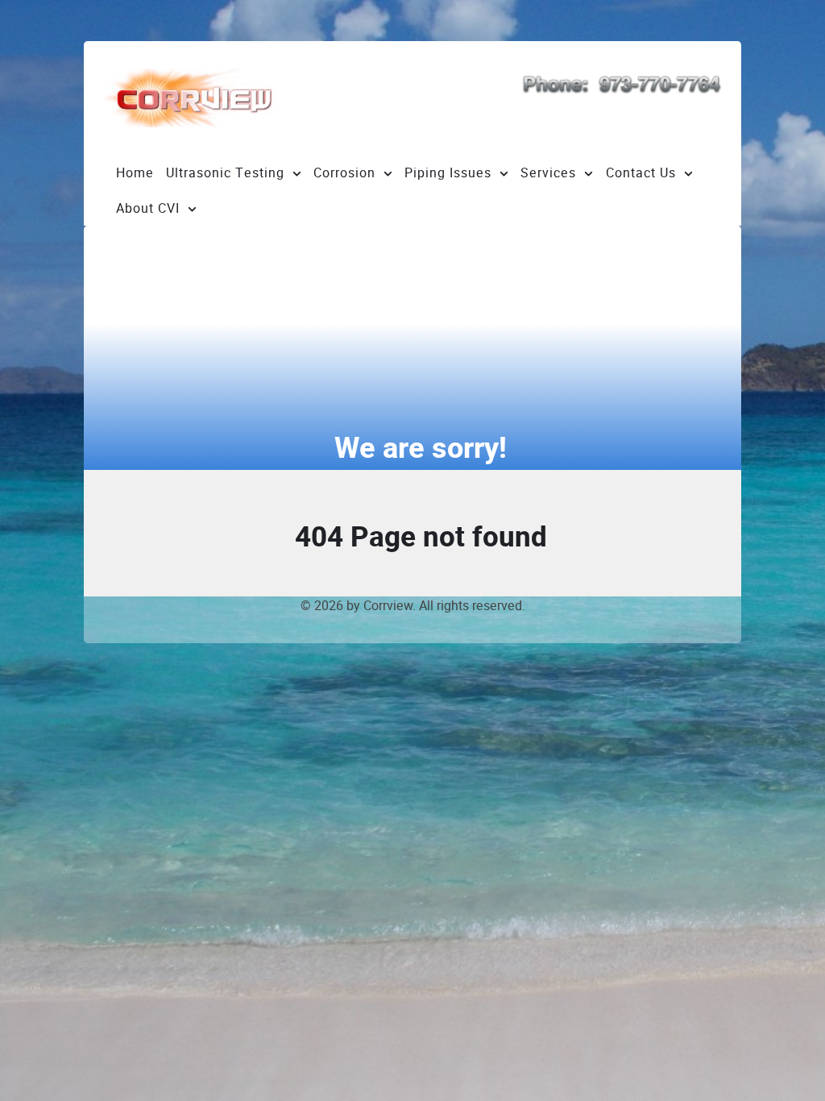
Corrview (387, 605)
